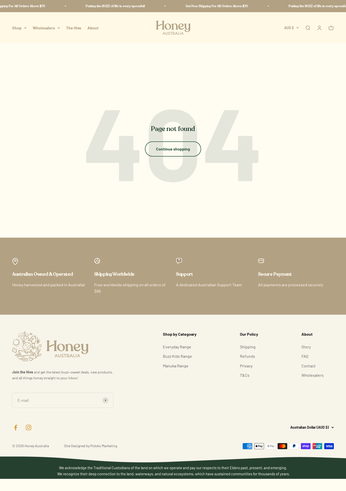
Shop (17, 27)
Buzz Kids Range (177, 356)
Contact (308, 365)
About (93, 27)
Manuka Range (175, 365)
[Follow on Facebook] (15, 427)
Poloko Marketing (103, 446)
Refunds (247, 356)
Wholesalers (44, 27)
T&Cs (244, 375)
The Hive (73, 27)
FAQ (304, 356)
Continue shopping (173, 148)
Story (306, 346)
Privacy (246, 365)
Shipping (248, 346)
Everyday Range (177, 346)
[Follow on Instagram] (28, 427)
